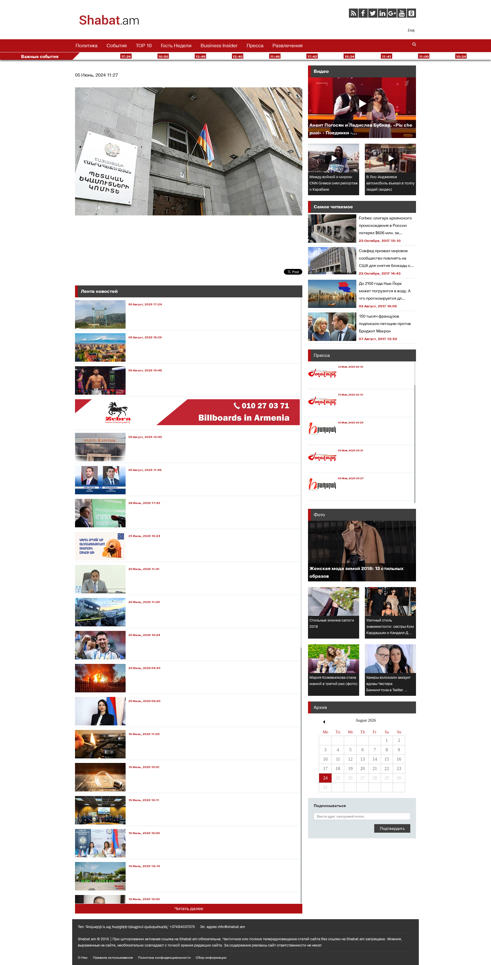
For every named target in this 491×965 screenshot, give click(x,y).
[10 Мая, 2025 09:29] (335, 440)
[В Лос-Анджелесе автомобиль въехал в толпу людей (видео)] (390, 158)
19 (350, 768)
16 (399, 759)
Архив (320, 707)
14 (375, 759)
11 (338, 759)
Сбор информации (211, 957)
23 (399, 768)
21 (375, 768)
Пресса (255, 45)
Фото (319, 515)
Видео (321, 71)
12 (350, 759)
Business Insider (219, 45)
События (117, 45)
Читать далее (188, 908)
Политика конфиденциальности (164, 957)
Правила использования (113, 957)
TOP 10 (144, 45)
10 (325, 759)
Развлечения (287, 45)
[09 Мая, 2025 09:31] (335, 467)
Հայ (411, 30)
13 (362, 759)
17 (325, 768)
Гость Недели (176, 45)
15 (386, 759)
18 (338, 768)
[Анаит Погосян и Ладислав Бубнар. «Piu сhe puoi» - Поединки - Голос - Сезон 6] (362, 107)
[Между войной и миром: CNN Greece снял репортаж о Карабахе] (333, 158)
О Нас (83, 957)
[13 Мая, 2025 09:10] (335, 412)
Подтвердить (392, 828)
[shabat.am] (109, 24)
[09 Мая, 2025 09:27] (336, 495)
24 (325, 777)
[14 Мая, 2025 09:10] (335, 384)
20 (362, 768)
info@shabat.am (231, 926)
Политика (86, 45)
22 (386, 768)
